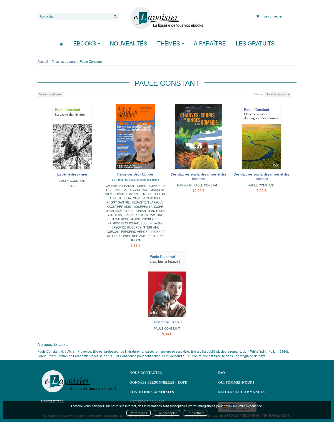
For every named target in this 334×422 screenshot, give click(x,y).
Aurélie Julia (120, 198)
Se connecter (272, 16)
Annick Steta (137, 215)
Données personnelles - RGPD (158, 382)
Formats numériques (50, 94)
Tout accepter (167, 413)
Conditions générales (152, 392)
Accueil (42, 61)
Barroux (184, 185)
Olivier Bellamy (132, 236)
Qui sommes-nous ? (236, 382)
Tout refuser (195, 413)
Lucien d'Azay (151, 223)
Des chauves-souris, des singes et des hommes (198, 176)
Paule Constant (72, 180)
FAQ (221, 373)
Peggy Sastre (118, 202)
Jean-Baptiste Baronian (126, 210)
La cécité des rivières (72, 174)
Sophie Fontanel (127, 194)
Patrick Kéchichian (123, 223)
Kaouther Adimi (119, 206)
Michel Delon (154, 194)
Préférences (138, 413)
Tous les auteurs (64, 61)
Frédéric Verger (135, 231)
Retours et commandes (241, 392)
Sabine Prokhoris (145, 219)
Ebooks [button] (85, 43)
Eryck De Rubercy (126, 227)
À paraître (210, 43)
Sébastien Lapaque (148, 202)
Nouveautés (128, 43)
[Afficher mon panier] (257, 16)
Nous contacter (146, 373)
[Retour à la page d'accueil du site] (167, 18)
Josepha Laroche (148, 206)
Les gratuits (255, 43)
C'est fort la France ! (167, 322)
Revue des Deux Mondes (135, 174)
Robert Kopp (146, 185)
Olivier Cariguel (147, 198)
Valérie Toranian (119, 185)
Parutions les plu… (277, 94)
